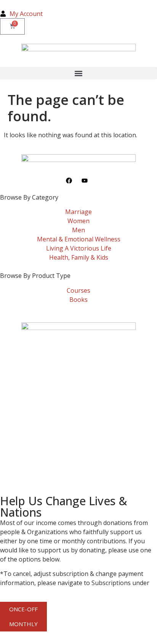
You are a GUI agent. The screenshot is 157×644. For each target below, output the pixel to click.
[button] (78, 73)
